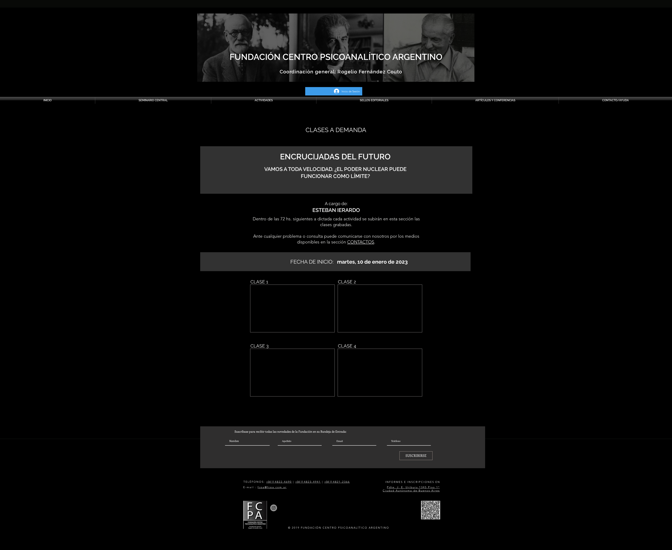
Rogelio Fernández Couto (369, 72)
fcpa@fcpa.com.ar (272, 487)
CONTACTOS (360, 242)
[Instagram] (273, 507)
